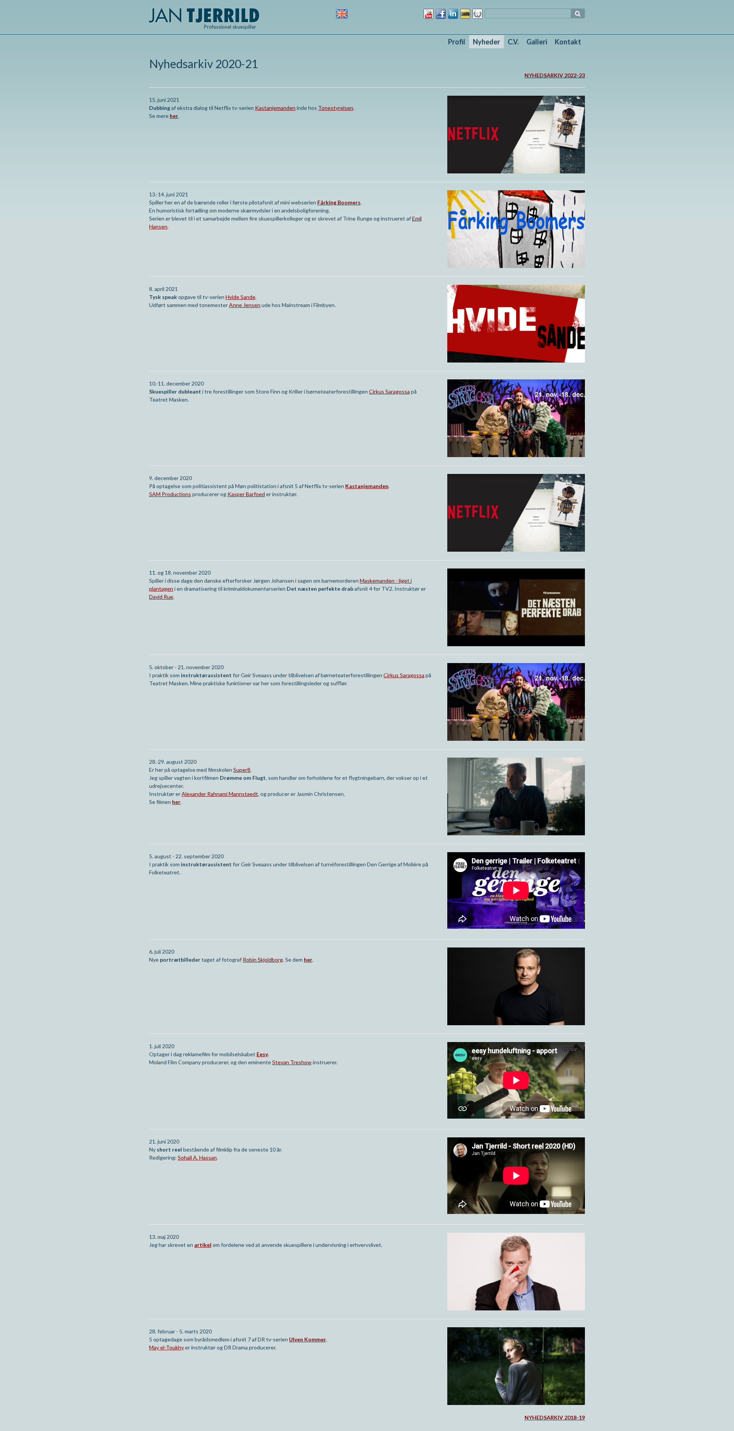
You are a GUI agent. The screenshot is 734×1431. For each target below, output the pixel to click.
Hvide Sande (240, 297)
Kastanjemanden (275, 108)
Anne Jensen (244, 305)
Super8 (241, 769)
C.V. (513, 42)
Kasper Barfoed (246, 494)
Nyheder (486, 42)
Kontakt (568, 42)
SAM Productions (170, 494)
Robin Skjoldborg (263, 959)
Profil (456, 42)
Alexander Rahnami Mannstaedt (220, 794)
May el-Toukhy (166, 1347)
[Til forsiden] (204, 14)
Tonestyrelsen (335, 108)
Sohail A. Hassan (197, 1157)
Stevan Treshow (292, 1062)
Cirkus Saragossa (389, 391)
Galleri (536, 42)
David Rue (161, 596)
